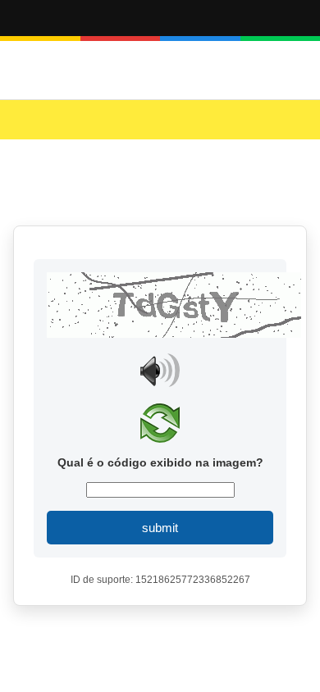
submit (160, 528)
